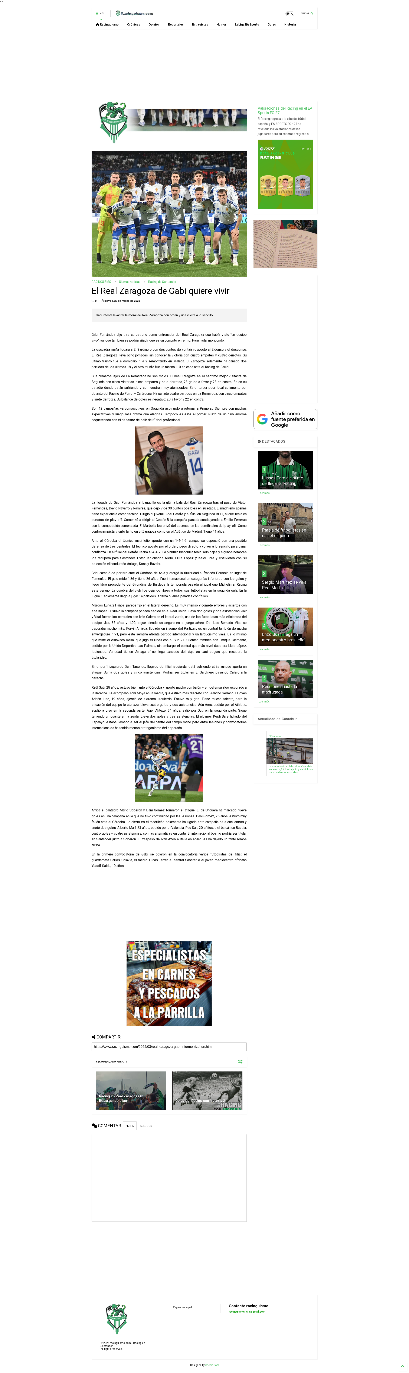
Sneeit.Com (212, 1365)
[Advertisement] (204, 65)
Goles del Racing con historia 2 (200, 1101)
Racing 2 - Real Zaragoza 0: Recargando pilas (121, 1098)
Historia (290, 24)
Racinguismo (109, 24)
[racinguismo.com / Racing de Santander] (134, 15)
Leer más (264, 493)
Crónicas (133, 24)
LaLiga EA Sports (247, 24)
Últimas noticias (129, 281)
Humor (221, 24)
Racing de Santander (162, 281)
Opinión (154, 24)
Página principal (182, 1307)
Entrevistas (200, 24)
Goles (272, 24)
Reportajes (176, 24)
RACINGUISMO (101, 281)
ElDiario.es (275, 736)
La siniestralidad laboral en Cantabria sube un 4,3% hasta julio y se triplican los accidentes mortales (291, 769)
